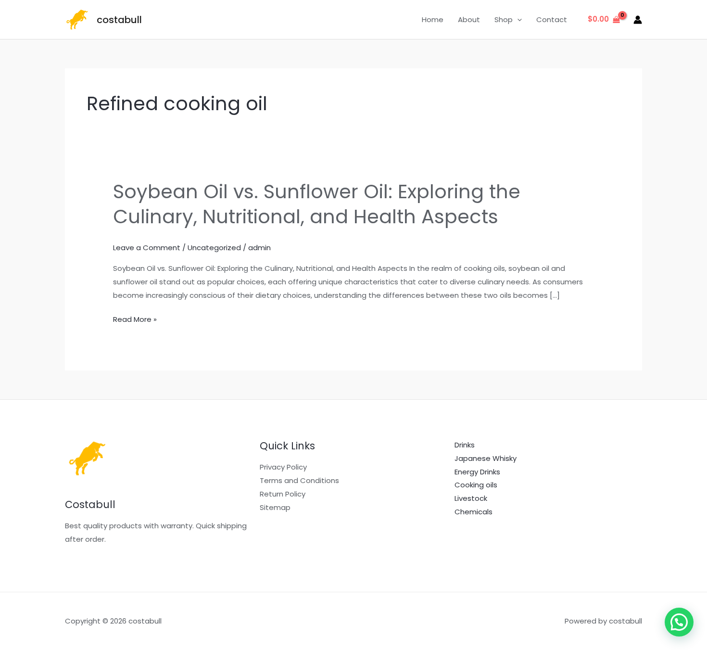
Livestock (470, 498)
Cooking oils (475, 485)
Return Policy (282, 494)
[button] (517, 20)
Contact (551, 19)
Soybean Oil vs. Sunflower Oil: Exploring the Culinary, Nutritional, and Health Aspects (316, 204)
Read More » (135, 319)
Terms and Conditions (299, 480)
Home (432, 19)
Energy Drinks (477, 472)
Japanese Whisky (485, 458)
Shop (503, 19)
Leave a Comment (146, 247)
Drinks (464, 445)
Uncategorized (214, 247)
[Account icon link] (637, 19)
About (469, 19)
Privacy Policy (283, 467)
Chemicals (473, 512)
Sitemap (275, 507)
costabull (119, 19)
